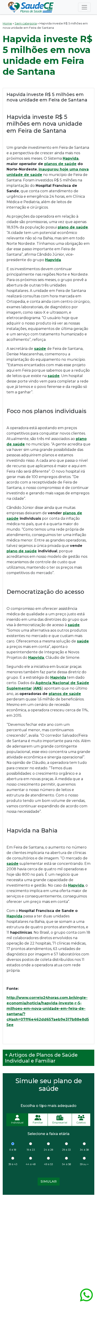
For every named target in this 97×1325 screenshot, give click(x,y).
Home (7, 23)
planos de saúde (60, 164)
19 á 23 (31, 1149)
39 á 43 (12, 1164)
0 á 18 (12, 1149)
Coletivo (81, 1122)
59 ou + (84, 1164)
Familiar (38, 1122)
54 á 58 (66, 1164)
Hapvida (14, 916)
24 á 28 (48, 1149)
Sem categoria (26, 23)
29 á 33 (66, 1149)
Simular (49, 1181)
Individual (17, 1122)
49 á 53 (48, 1164)
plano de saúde (22, 551)
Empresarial (59, 1122)
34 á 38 (84, 1149)
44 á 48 (30, 1164)
